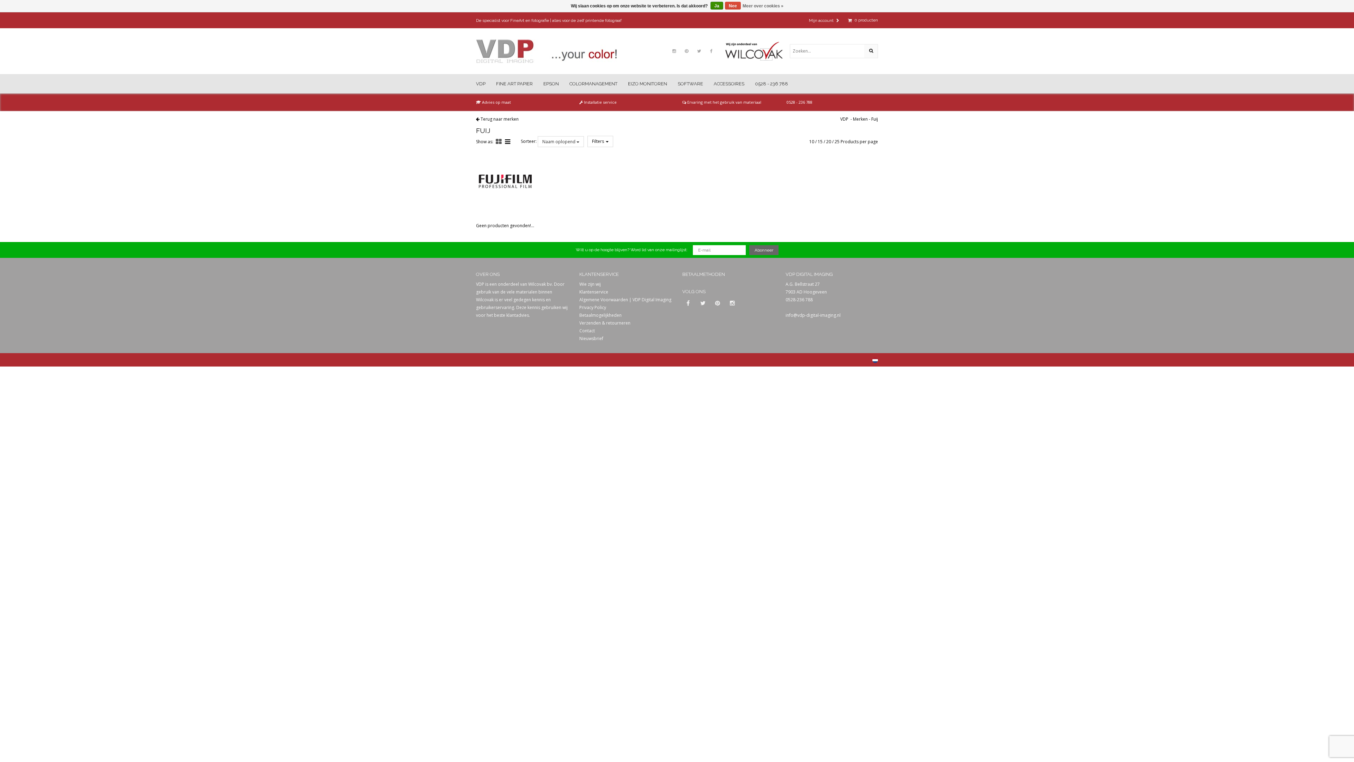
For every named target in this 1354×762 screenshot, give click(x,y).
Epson (551, 83)
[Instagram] (674, 51)
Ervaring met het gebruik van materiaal (723, 102)
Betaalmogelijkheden (600, 315)
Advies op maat (496, 102)
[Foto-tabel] (499, 141)
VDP (481, 83)
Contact (587, 331)
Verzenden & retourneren (604, 323)
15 (820, 142)
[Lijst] (507, 141)
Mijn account (822, 20)
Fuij (874, 119)
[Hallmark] (757, 51)
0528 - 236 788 (771, 83)
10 (811, 142)
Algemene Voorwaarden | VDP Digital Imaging (625, 300)
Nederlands (875, 360)
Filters (598, 141)
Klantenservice (593, 292)
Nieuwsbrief (591, 338)
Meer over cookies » (763, 6)
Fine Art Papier (514, 83)
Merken (860, 119)
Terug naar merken (500, 119)
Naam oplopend (559, 142)
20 (828, 142)
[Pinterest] (686, 51)
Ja (716, 6)
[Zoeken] (871, 51)
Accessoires (729, 83)
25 (837, 142)
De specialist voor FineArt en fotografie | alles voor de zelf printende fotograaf (549, 20)
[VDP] (546, 51)
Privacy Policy (592, 307)
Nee (733, 6)
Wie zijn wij (590, 284)
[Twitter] (699, 51)
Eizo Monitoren (647, 83)
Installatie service (600, 102)
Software (690, 83)
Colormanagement (593, 83)
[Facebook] (711, 51)
